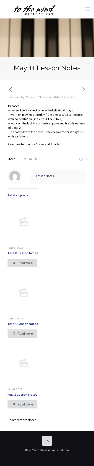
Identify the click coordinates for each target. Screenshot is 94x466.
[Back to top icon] (47, 441)
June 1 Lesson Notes (23, 324)
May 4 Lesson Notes (22, 394)
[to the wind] (47, 9)
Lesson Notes (38, 97)
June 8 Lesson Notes (23, 253)
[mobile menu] (88, 9)
